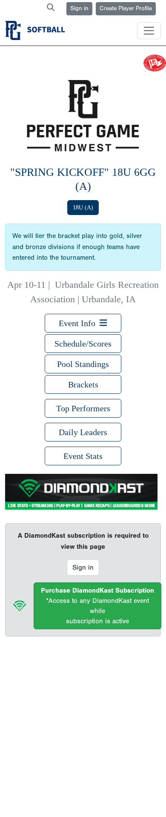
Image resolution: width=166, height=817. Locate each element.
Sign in (79, 8)
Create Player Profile (126, 8)
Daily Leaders (83, 432)
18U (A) (83, 207)
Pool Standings (83, 364)
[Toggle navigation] (149, 30)
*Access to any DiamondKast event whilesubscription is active (97, 606)
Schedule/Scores (83, 343)
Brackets (83, 384)
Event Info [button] (79, 323)
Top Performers (83, 408)
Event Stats (83, 456)
